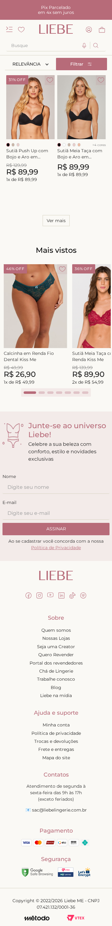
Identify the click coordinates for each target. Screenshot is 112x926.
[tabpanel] (35, 325)
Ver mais (56, 220)
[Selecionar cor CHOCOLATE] (13, 145)
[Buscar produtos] (95, 45)
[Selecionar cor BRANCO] (64, 145)
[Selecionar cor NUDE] (18, 145)
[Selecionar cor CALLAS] (79, 145)
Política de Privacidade (56, 547)
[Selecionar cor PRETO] (8, 145)
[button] (84, 46)
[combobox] (56, 45)
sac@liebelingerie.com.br (59, 810)
